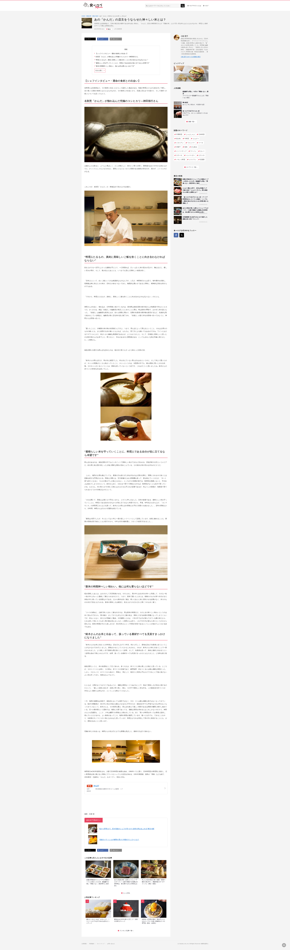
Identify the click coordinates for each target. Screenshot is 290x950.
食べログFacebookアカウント (176, 235)
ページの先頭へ (284, 945)
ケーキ (201, 143)
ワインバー (191, 143)
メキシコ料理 (180, 159)
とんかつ (196, 138)
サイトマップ (100, 943)
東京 (109, 29)
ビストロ (201, 155)
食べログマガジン (93, 5)
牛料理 (186, 138)
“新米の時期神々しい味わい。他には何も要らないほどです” (115, 66)
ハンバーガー (190, 155)
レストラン (192, 159)
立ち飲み (194, 147)
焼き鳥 (178, 138)
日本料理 (119, 29)
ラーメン (193, 151)
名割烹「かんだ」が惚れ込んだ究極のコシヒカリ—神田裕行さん (116, 57)
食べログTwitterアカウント (181, 235)
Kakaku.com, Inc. (184, 943)
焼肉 (185, 147)
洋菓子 (178, 147)
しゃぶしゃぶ (190, 134)
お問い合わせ (111, 943)
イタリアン (180, 143)
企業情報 (84, 943)
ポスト (89, 39)
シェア (101, 39)
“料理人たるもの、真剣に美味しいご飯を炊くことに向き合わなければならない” (121, 60)
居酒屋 (202, 159)
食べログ (205, 5)
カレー (202, 151)
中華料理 (179, 134)
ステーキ (179, 155)
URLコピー (115, 39)
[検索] (183, 5)
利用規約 (91, 943)
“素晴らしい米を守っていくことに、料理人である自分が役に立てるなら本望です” (122, 63)
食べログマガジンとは (194, 5)
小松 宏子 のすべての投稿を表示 (191, 57)
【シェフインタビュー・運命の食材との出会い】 (111, 53)
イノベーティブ (181, 151)
